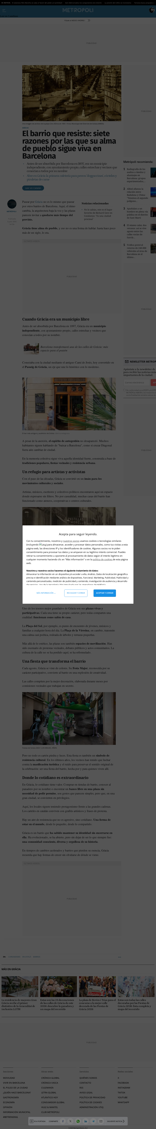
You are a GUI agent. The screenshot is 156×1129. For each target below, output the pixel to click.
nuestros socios (71, 540)
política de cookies (103, 559)
